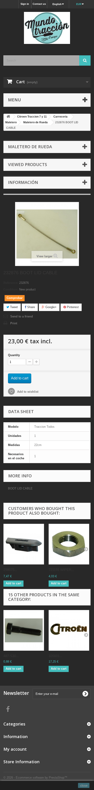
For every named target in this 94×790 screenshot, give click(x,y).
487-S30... (11, 656)
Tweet (13, 307)
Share (30, 307)
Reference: (10, 283)
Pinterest (72, 307)
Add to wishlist (27, 391)
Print (13, 323)
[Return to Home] (8, 117)
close (84, 785)
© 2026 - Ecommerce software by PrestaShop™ (35, 777)
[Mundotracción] (47, 28)
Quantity (14, 355)
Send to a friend (21, 316)
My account (15, 749)
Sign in (25, 4)
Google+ (50, 307)
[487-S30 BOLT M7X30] (23, 630)
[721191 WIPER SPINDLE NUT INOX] (69, 544)
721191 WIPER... (61, 570)
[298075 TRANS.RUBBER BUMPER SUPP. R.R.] (23, 544)
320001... (55, 656)
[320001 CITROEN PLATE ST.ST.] (69, 630)
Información (23, 182)
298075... (10, 570)
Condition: (10, 289)
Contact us (39, 4)
